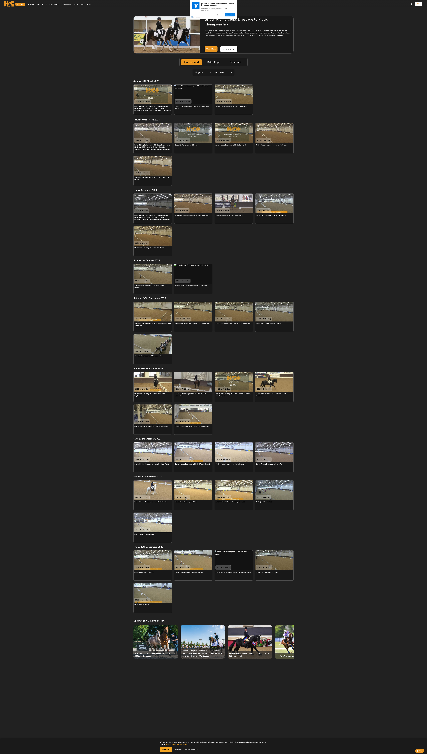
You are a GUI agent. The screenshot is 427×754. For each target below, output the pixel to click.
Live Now (30, 4)
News (89, 4)
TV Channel (66, 4)
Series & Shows (52, 4)
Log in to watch (229, 49)
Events (40, 4)
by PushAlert (196, 17)
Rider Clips (213, 62)
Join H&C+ (20, 4)
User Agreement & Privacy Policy (177, 744)
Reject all (178, 749)
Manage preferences (191, 749)
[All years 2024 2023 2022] (203, 72)
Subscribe (229, 15)
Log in (418, 4)
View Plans (79, 4)
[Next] (290, 642)
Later (217, 15)
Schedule (235, 62)
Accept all (166, 749)
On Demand (191, 62)
